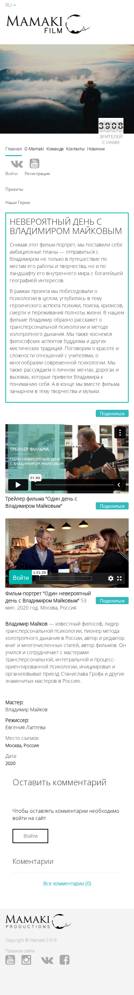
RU (9, 4)
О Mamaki (34, 148)
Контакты (75, 148)
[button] (14, 188)
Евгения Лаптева (25, 727)
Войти (31, 835)
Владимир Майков (26, 709)
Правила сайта (20, 951)
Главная (13, 148)
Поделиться (112, 414)
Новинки (96, 148)
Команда (55, 148)
